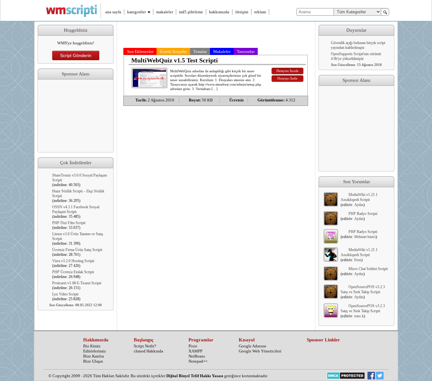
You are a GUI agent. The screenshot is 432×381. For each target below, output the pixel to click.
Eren (357, 260)
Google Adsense (252, 346)
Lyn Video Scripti (65, 294)
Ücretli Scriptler (173, 51)
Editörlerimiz (94, 351)
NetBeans (196, 356)
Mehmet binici (365, 237)
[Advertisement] (75, 116)
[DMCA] (346, 376)
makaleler (164, 12)
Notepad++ (197, 361)
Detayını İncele (287, 71)
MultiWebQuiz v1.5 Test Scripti (174, 60)
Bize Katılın (93, 356)
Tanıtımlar (246, 51)
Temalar (200, 51)
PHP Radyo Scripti (363, 213)
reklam (260, 12)
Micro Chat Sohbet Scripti (368, 269)
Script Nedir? (145, 346)
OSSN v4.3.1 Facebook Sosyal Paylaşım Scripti (75, 209)
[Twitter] (380, 376)
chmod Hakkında (148, 351)
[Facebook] (371, 376)
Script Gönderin (75, 55)
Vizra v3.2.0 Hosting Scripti (73, 261)
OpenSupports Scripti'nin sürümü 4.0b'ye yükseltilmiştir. (356, 56)
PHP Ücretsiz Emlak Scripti (73, 272)
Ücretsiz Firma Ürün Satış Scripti (77, 250)
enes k (359, 316)
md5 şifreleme (191, 12)
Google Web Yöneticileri (260, 351)
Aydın (358, 205)
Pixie (192, 346)
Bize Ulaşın (93, 361)
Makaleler (222, 51)
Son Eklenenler (140, 51)
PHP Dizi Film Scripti (68, 223)
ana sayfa (113, 12)
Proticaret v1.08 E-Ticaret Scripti (76, 283)
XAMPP (195, 351)
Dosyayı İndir (287, 78)
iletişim (241, 12)
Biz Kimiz (92, 346)
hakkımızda (219, 12)
